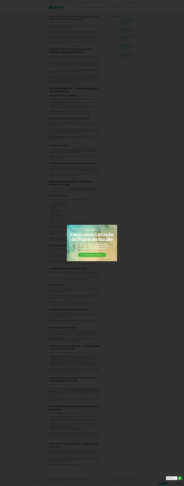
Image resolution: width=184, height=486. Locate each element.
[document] (92, 243)
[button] (115, 227)
